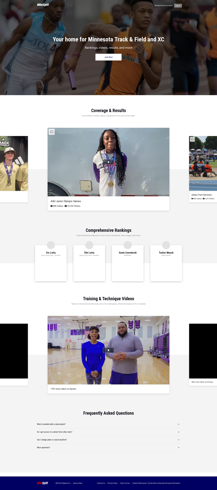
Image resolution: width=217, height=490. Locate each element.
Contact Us (101, 483)
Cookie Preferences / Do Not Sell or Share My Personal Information (156, 483)
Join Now (108, 57)
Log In (178, 6)
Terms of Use (125, 483)
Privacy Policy (113, 483)
